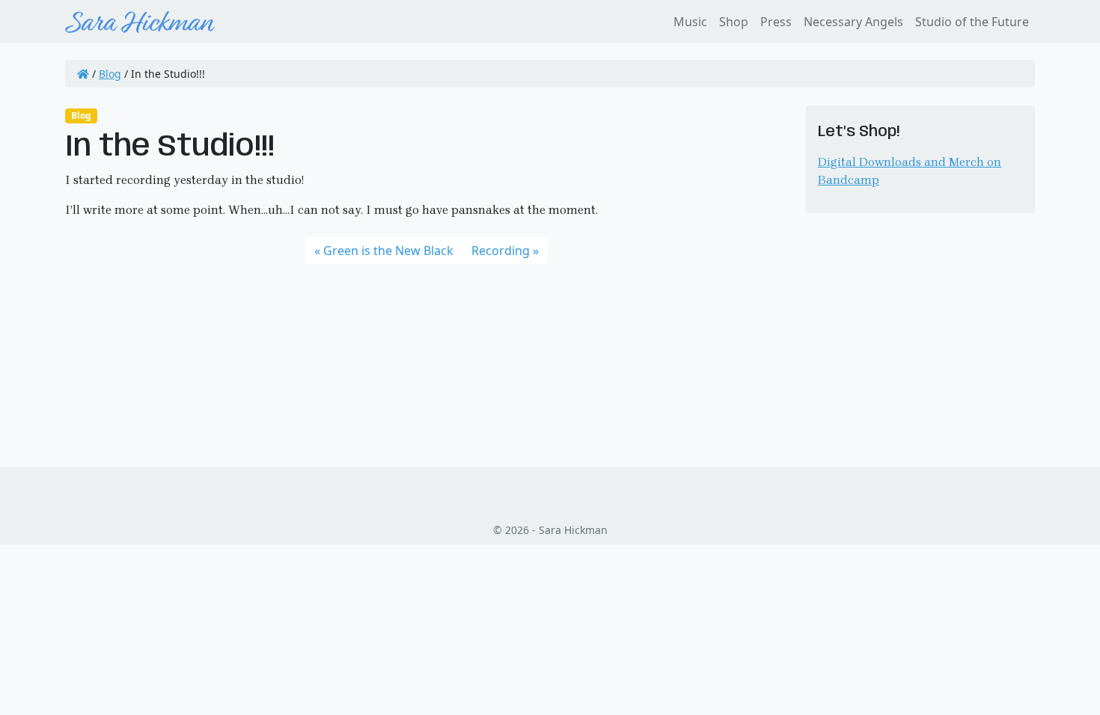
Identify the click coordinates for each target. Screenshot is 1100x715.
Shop (733, 21)
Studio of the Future (972, 21)
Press (776, 21)
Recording (500, 250)
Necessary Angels (853, 21)
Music (690, 21)
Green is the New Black (388, 250)
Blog (110, 74)
